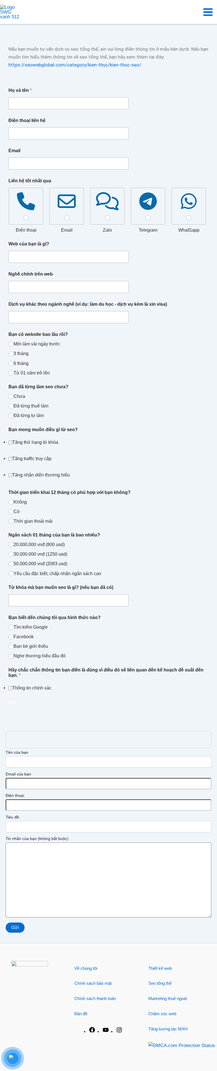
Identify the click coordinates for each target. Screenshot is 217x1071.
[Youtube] (105, 1031)
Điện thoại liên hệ (26, 120)
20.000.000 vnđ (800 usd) (39, 544)
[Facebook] (92, 1031)
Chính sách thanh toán (95, 998)
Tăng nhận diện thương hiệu (41, 475)
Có (16, 511)
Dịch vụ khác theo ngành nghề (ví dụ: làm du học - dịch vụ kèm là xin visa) (87, 304)
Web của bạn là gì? (28, 243)
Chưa (19, 396)
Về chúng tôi (85, 968)
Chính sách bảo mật (93, 983)
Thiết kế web (160, 968)
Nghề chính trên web (30, 274)
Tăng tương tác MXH (168, 1028)
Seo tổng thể (160, 983)
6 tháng (21, 363)
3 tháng (21, 353)
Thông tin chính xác (31, 688)
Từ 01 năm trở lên (32, 373)
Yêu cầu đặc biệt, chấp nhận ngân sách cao (57, 573)
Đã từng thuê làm (31, 405)
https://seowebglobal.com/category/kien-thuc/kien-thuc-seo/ (74, 65)
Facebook (24, 636)
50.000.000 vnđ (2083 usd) (40, 563)
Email (14, 150)
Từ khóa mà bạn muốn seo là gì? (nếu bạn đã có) (60, 587)
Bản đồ (80, 1013)
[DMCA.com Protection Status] (181, 1045)
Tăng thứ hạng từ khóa (35, 442)
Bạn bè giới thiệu (31, 646)
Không (20, 502)
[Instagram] (119, 1031)
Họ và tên (20, 90)
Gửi (12, 702)
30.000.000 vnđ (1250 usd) (40, 554)
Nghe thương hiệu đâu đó (40, 655)
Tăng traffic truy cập (31, 458)
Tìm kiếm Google (31, 627)
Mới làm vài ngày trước (37, 344)
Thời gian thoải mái (33, 521)
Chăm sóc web (162, 1013)
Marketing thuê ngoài (167, 998)
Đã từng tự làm (29, 415)
